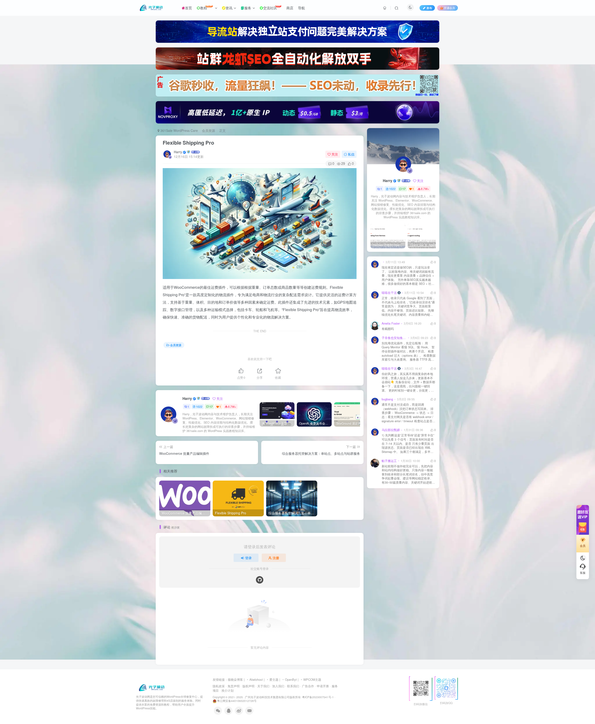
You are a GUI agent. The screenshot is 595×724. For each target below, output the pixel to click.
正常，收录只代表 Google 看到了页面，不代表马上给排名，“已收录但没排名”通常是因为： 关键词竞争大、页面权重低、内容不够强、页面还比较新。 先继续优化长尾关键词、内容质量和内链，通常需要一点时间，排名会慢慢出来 (408, 306)
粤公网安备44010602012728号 (236, 701)
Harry (178, 151)
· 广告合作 (307, 686)
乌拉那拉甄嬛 (391, 430)
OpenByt (291, 679)
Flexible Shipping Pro (188, 142)
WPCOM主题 (312, 679)
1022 (199, 406)
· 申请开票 (322, 686)
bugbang (387, 399)
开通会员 (449, 8)
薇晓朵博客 (235, 679)
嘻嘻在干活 (389, 293)
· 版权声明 (248, 686)
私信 (351, 154)
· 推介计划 (227, 690)
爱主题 (273, 679)
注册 (276, 557)
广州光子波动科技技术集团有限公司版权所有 (273, 697)
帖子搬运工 (389, 461)
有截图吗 (388, 329)
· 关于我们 (262, 686)
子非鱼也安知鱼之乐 (394, 338)
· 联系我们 (292, 686)
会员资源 (208, 130)
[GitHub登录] (259, 580)
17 (211, 406)
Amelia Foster (391, 323)
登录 (248, 557)
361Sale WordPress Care (178, 130)
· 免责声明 (233, 686)
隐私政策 (219, 686)
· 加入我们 (277, 686)
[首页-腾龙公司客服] (151, 687)
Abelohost (256, 679)
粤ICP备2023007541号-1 (318, 697)
